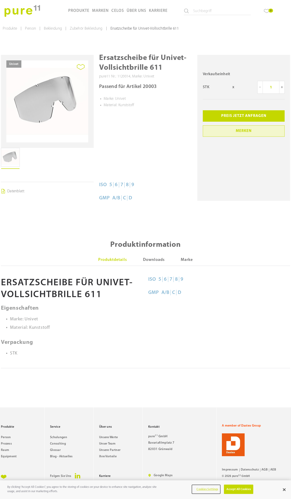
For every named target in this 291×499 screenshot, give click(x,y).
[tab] (112, 260)
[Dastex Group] (256, 444)
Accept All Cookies (238, 489)
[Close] (284, 490)
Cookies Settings (207, 489)
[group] (47, 101)
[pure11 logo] (22, 11)
